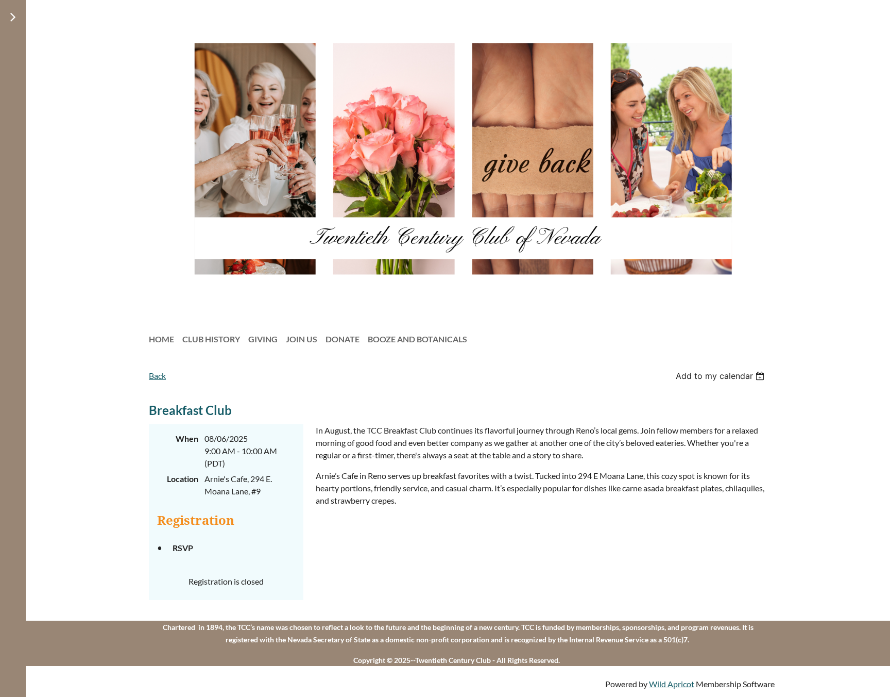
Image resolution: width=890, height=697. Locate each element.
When (187, 438)
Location (182, 479)
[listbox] (721, 376)
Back (157, 375)
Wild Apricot (671, 684)
